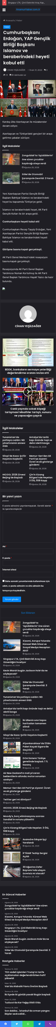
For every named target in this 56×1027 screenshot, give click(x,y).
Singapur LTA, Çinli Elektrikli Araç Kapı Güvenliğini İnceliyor (24, 660)
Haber (19, 20)
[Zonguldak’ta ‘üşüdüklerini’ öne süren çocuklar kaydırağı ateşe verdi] (11, 159)
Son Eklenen (28, 612)
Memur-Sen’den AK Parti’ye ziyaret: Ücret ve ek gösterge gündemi (41, 460)
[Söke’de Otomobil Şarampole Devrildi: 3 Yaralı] (11, 178)
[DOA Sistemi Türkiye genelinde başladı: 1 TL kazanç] (11, 762)
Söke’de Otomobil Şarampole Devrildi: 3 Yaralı (35, 685)
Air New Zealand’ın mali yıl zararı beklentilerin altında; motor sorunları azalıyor (24, 776)
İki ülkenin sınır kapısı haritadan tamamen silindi (34, 723)
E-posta (7, 558)
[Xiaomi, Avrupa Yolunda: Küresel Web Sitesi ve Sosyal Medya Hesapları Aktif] (11, 645)
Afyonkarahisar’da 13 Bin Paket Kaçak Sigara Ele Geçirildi (37, 746)
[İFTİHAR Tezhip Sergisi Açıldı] (11, 857)
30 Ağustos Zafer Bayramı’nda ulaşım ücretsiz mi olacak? (34, 870)
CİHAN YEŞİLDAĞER (16, 70)
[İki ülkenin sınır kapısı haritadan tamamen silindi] (11, 724)
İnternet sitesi (9, 569)
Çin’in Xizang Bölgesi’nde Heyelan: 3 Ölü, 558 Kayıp (41, 477)
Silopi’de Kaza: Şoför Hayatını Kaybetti (14, 457)
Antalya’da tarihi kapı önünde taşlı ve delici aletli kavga (40, 440)
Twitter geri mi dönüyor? (17, 799)
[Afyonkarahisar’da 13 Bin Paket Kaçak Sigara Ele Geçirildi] (11, 747)
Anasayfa (10, 20)
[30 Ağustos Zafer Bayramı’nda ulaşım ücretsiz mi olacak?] (11, 871)
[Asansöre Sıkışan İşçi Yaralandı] (11, 843)
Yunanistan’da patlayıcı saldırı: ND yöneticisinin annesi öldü (13, 442)
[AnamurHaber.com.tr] (28, 9)
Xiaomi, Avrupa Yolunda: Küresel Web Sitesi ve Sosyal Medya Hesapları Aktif (37, 645)
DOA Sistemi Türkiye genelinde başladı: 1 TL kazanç (35, 761)
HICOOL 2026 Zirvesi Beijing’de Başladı (13, 476)
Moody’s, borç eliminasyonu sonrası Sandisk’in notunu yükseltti (23, 818)
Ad (4, 546)
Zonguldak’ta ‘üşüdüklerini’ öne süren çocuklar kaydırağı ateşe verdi (37, 159)
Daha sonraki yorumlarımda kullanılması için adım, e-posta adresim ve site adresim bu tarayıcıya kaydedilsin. (26, 586)
